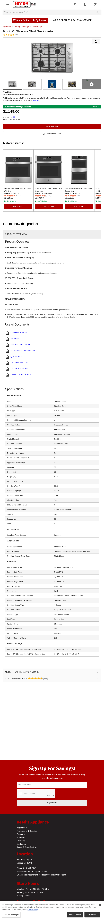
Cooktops (25, 27)
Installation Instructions (21, 374)
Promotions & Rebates (27, 831)
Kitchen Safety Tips (19, 368)
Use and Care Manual (20, 345)
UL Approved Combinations (23, 351)
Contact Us (21, 844)
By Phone (41, 20)
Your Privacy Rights (11, 915)
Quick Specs (16, 357)
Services (21, 834)
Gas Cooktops (37, 27)
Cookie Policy (33, 910)
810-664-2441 (29, 868)
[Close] (100, 905)
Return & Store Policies (27, 847)
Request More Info (53, 134)
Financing (21, 841)
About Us (21, 837)
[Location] (75, 4)
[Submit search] (97, 12)
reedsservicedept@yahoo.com (52, 875)
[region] (52, 910)
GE (14, 117)
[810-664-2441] (85, 4)
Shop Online (23, 20)
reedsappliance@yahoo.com (34, 871)
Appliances (7, 27)
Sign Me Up (52, 803)
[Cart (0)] (95, 4)
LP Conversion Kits (19, 363)
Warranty (15, 339)
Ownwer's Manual (19, 333)
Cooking (17, 27)
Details (95, 106)
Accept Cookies (75, 915)
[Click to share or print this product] (96, 41)
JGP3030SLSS (15, 119)
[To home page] (24, 4)
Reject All (92, 915)
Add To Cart (52, 127)
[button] (8, 4)
